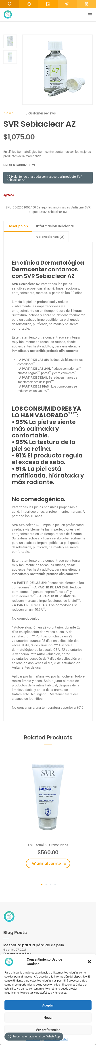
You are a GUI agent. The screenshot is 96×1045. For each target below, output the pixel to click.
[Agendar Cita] (67, 4)
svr (65, 212)
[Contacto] (48, 4)
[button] (89, 961)
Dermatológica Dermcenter (35, 151)
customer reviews (40, 113)
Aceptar (48, 1005)
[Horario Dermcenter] (28, 4)
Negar (48, 1018)
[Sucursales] (9, 4)
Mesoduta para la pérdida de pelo (33, 945)
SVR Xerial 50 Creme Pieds (48, 845)
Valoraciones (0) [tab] (50, 237)
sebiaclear (55, 212)
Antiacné (77, 207)
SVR (88, 207)
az (45, 212)
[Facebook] (86, 4)
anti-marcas (61, 207)
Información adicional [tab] (55, 226)
